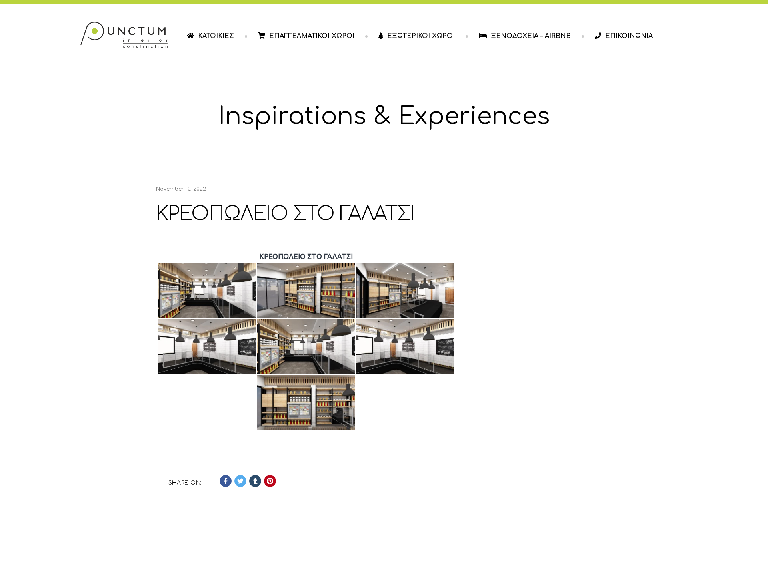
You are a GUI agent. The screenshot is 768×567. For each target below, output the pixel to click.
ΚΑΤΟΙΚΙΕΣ (216, 36)
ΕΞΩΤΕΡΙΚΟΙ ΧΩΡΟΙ (421, 36)
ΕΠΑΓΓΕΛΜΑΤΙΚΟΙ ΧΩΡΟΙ (311, 36)
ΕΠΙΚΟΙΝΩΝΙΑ (629, 36)
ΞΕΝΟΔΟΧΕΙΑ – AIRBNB (531, 36)
